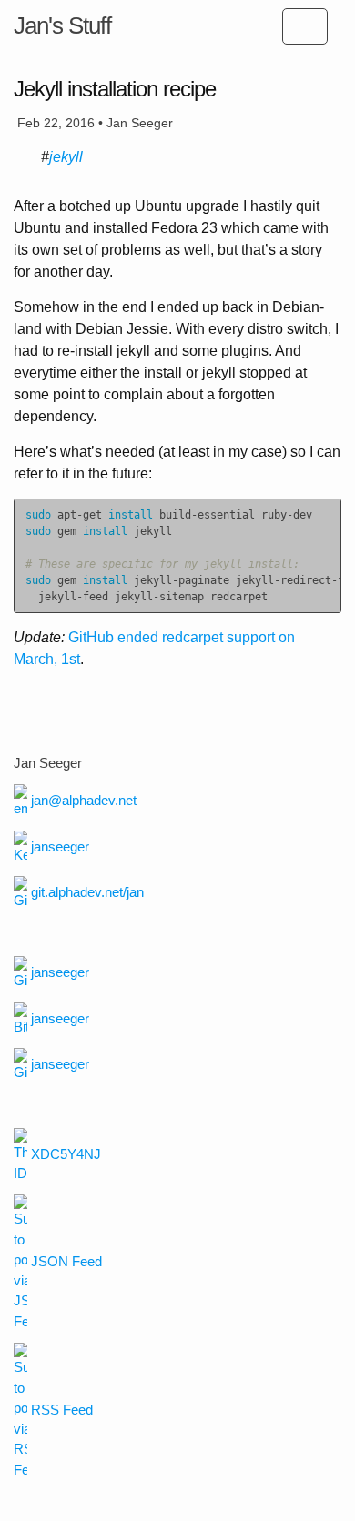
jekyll (66, 157)
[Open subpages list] (305, 26)
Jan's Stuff (62, 25)
